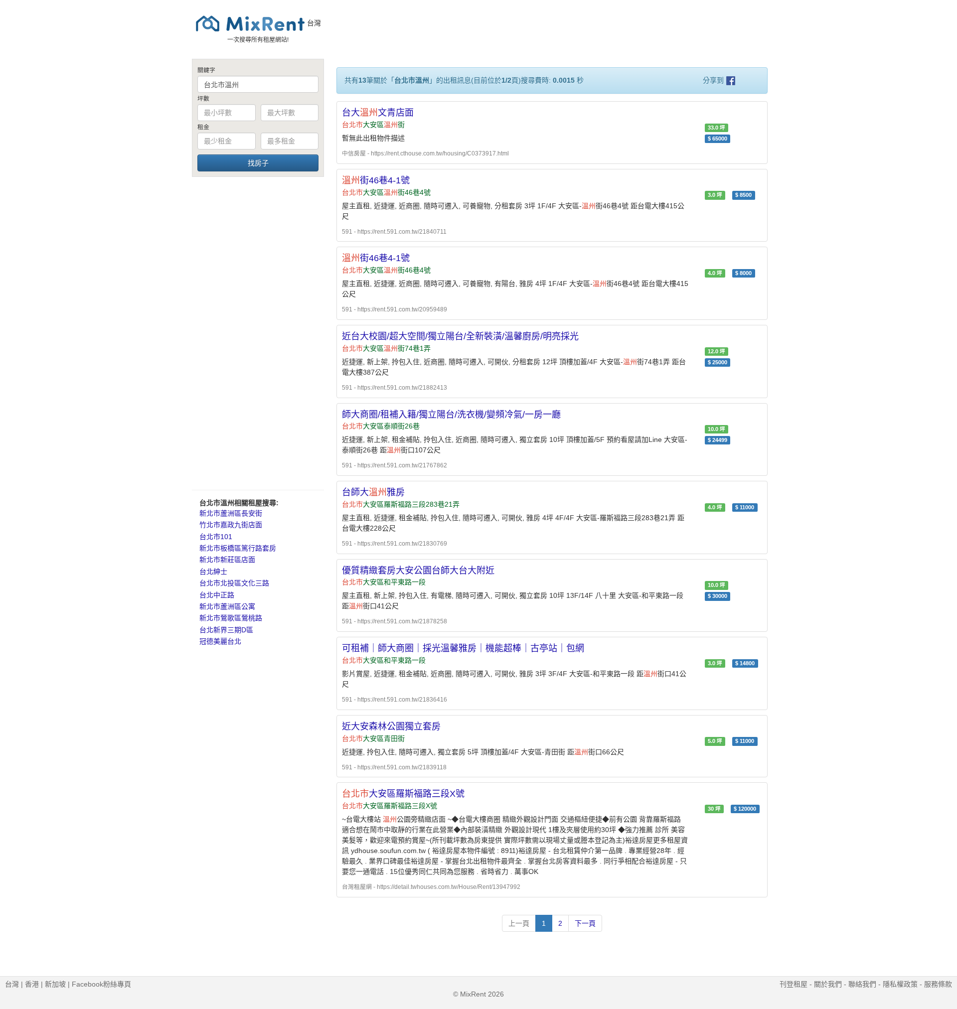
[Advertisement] (258, 332)
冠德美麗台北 (220, 641)
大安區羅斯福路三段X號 (403, 794)
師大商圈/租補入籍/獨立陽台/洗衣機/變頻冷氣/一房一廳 (451, 415)
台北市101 (215, 537)
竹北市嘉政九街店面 (230, 525)
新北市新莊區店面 (227, 560)
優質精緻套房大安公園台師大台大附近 (418, 571)
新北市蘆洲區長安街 (230, 513)
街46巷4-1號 (376, 180)
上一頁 (518, 923)
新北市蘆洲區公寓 (227, 606)
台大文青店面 (378, 113)
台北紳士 (213, 572)
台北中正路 (216, 595)
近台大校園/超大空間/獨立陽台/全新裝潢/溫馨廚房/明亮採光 (460, 336)
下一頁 (585, 923)
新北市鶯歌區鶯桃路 (230, 618)
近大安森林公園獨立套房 (391, 726)
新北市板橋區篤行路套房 (237, 548)
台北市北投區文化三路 (234, 583)
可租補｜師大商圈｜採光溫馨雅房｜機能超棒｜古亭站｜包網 (463, 648)
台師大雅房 (373, 492)
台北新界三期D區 (226, 630)
